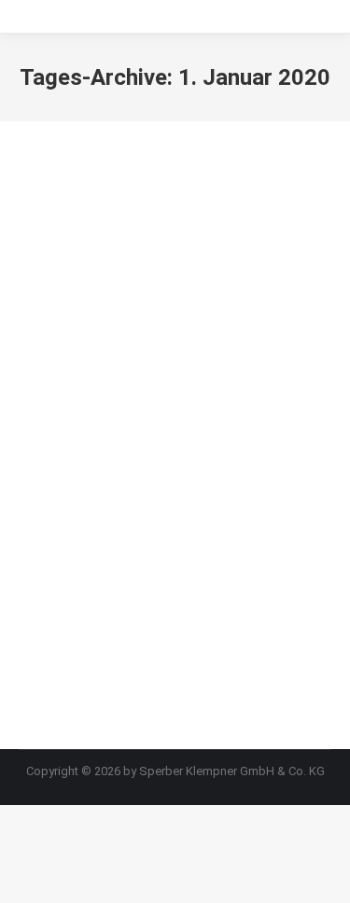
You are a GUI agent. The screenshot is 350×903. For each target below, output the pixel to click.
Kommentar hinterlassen (199, 514)
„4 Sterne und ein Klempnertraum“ (115, 441)
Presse (60, 490)
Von (148, 490)
